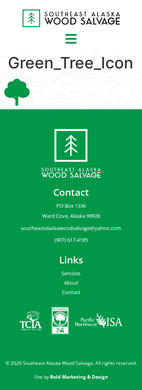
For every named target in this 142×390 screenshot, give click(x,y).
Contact (71, 292)
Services (71, 273)
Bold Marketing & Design (79, 376)
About (71, 282)
